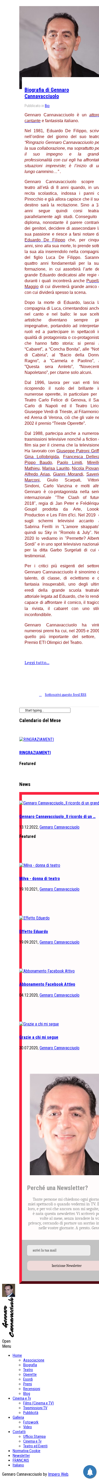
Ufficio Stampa (34, 1436)
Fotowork (31, 1422)
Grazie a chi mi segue (38, 1037)
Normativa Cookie (26, 1450)
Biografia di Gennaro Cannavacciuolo (47, 93)
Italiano (18, 1465)
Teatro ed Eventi (35, 1446)
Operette (30, 1374)
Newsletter (21, 1455)
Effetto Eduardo (33, 931)
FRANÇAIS (21, 1460)
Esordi (28, 1379)
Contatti (19, 1431)
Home (17, 1355)
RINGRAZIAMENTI (35, 752)
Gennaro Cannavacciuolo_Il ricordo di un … (57, 816)
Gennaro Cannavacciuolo (59, 827)
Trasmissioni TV (35, 1407)
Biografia (30, 1365)
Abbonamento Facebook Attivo (47, 984)
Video (27, 1427)
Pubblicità (30, 1412)
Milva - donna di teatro (39, 878)
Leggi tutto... (37, 662)
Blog (26, 1393)
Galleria (18, 1417)
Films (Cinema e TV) (38, 1403)
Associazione (33, 1360)
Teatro (28, 1369)
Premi (27, 1384)
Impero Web (58, 1474)
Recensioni (31, 1388)
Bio (47, 106)
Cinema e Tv (22, 1398)
